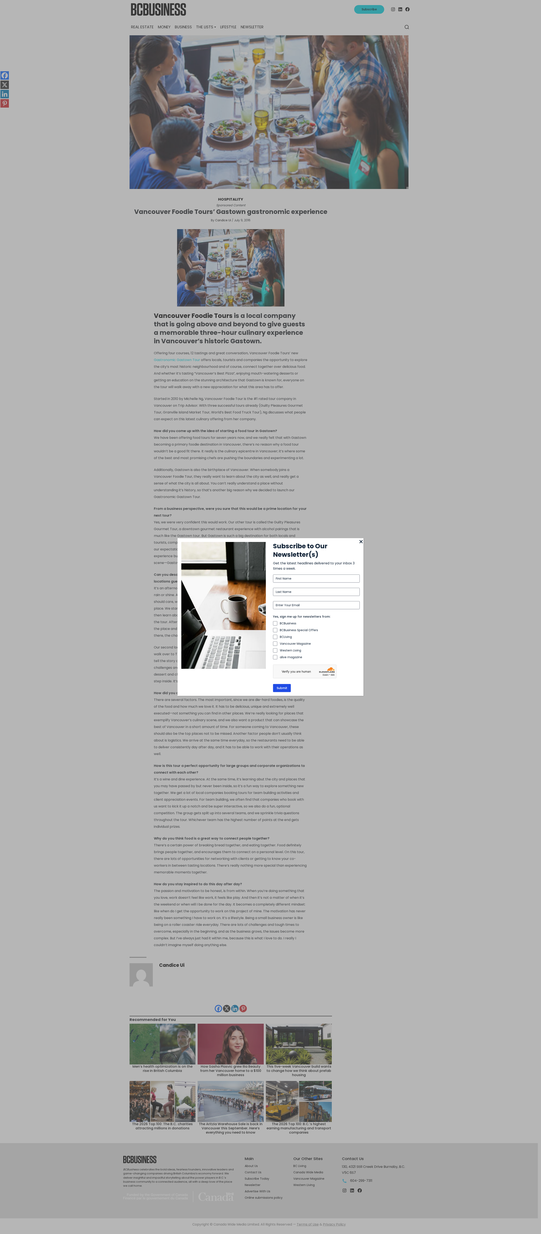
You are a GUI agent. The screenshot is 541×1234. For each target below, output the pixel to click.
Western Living (290, 650)
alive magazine (291, 657)
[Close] (360, 542)
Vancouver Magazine (295, 644)
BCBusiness (288, 623)
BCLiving (286, 637)
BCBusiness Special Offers (299, 630)
